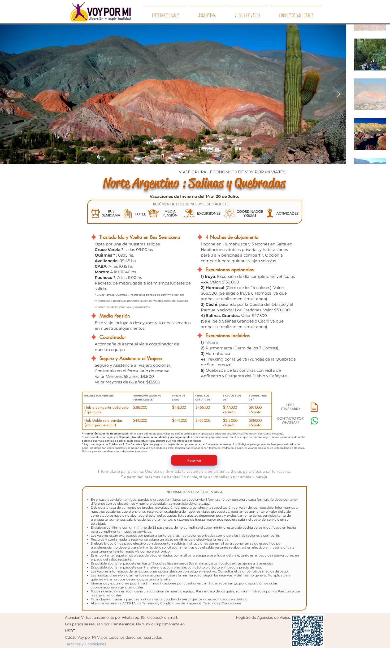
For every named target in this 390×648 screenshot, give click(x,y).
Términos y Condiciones (222, 603)
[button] (314, 407)
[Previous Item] (8, 94)
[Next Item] (338, 94)
